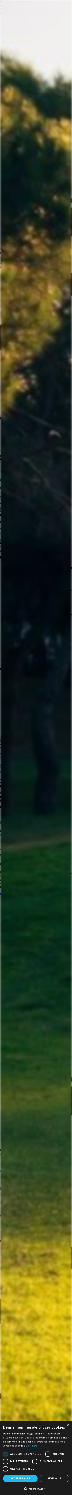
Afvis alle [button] (54, 1478)
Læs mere (31, 1445)
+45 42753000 (9, 1177)
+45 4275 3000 (9, 449)
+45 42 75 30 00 (10, 841)
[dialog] (36, 1458)
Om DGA (6, 1216)
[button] (36, 1488)
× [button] (67, 1425)
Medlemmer (7, 1188)
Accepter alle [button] (20, 1478)
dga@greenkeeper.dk (13, 470)
